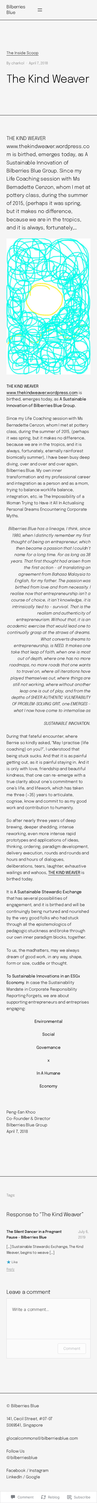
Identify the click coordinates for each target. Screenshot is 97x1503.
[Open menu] (40, 10)
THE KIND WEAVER (64, 873)
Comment (71, 1348)
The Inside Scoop (22, 53)
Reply (10, 1269)
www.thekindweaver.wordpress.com (42, 393)
